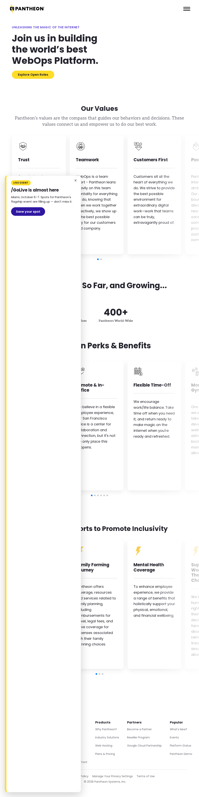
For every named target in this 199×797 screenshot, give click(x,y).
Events (174, 737)
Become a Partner (139, 729)
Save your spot (28, 211)
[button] (98, 259)
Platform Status (180, 746)
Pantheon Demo (181, 754)
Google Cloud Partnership (144, 746)
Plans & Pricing (105, 754)
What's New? (178, 729)
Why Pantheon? (106, 729)
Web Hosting (103, 746)
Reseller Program (138, 737)
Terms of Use (146, 776)
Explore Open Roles (33, 74)
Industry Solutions (107, 737)
